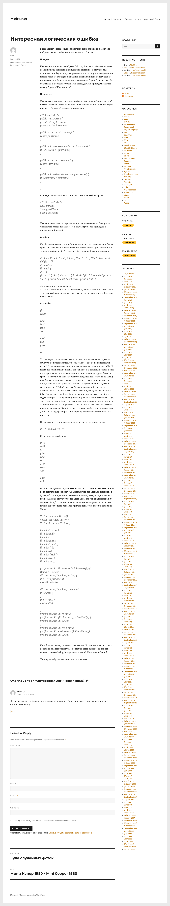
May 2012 (128, 651)
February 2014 (130, 601)
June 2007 (128, 805)
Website (14, 808)
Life (23, 63)
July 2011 (127, 677)
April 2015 (128, 567)
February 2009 (130, 753)
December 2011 (130, 664)
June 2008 (128, 773)
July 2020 (128, 428)
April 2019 (128, 462)
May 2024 (128, 334)
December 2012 (130, 635)
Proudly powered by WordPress (32, 895)
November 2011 (130, 666)
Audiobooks (129, 114)
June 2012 (128, 648)
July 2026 (128, 276)
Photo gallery (129, 158)
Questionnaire (130, 169)
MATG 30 (133, 65)
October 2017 (129, 496)
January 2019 (129, 470)
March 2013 (129, 627)
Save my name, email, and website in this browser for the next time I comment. (45, 821)
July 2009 (128, 739)
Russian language (131, 174)
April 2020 (128, 436)
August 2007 (129, 800)
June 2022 (128, 381)
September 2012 (130, 640)
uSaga (126, 195)
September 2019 (130, 449)
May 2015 (128, 564)
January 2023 (129, 365)
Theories (127, 182)
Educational (129, 127)
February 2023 (130, 363)
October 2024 (129, 321)
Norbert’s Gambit (138, 68)
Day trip (127, 122)
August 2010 (129, 705)
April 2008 (128, 779)
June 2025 (128, 303)
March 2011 (128, 687)
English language (131, 130)
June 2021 (128, 407)
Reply (13, 712)
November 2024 (130, 318)
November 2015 (130, 551)
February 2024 (130, 339)
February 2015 (130, 572)
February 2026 (130, 287)
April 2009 (128, 747)
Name (14, 783)
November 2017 (130, 494)
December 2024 (130, 316)
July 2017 (127, 504)
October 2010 (129, 700)
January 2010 (129, 724)
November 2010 (130, 698)
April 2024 (128, 337)
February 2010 (130, 721)
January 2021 (129, 418)
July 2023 (128, 350)
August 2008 (129, 768)
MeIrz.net (18, 19)
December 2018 (130, 473)
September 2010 (130, 703)
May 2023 (128, 355)
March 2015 (129, 569)
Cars (126, 119)
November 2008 (130, 760)
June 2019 (128, 457)
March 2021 (129, 412)
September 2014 (130, 585)
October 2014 (129, 582)
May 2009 (128, 745)
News (126, 153)
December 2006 (130, 821)
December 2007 (130, 789)
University (128, 192)
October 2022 (129, 371)
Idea (126, 140)
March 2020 (129, 439)
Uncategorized (130, 190)
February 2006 (130, 847)
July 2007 (128, 802)
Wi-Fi (126, 200)
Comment (16, 746)
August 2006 (129, 831)
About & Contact (112, 19)
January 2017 (129, 517)
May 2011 (128, 682)
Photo (126, 156)
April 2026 (128, 284)
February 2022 (130, 392)
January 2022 (129, 394)
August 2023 (129, 347)
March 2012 (129, 656)
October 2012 (129, 637)
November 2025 (130, 292)
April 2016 (128, 538)
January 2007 (129, 818)
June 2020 (128, 431)
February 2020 (130, 441)
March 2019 (129, 465)
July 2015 (127, 559)
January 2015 (129, 575)
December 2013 (130, 606)
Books (126, 117)
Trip (126, 187)
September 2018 (130, 475)
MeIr (12, 56)
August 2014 (129, 588)
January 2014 (129, 603)
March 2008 (129, 781)
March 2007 (129, 813)
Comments (128, 96)
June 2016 (128, 535)
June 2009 (128, 742)
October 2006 (129, 826)
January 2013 (129, 632)
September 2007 (130, 797)
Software (22, 65)
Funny (126, 132)
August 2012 (129, 643)
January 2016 (129, 546)
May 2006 (128, 839)
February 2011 (129, 690)
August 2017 (129, 501)
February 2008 (130, 784)
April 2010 (128, 716)
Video (126, 198)
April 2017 (128, 512)
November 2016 (130, 522)
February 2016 (130, 543)
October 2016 (129, 525)
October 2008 (129, 763)
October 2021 (129, 399)
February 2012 (130, 658)
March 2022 (129, 389)
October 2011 (129, 669)
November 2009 (130, 729)
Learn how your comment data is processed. (70, 833)
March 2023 (129, 360)
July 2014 (127, 590)
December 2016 (130, 520)
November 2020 (130, 420)
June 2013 (128, 619)
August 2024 (129, 326)
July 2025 (128, 300)
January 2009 (129, 755)
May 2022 (128, 384)
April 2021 (128, 410)
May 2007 (128, 807)
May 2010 (128, 713)
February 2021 (130, 415)
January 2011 (129, 692)
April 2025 (128, 305)
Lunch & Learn (130, 145)
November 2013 (130, 609)
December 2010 (130, 695)
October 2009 (129, 732)
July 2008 (128, 771)
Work (126, 203)
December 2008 (130, 758)
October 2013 (129, 611)
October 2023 (129, 344)
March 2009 (129, 750)
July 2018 (127, 480)
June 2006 (128, 836)
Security (127, 177)
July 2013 (127, 617)
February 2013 (129, 630)
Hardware (128, 135)
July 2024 (128, 329)
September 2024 (130, 324)
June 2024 (128, 331)
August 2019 (129, 452)
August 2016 (129, 530)
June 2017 (128, 507)
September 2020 (130, 426)
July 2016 (128, 533)
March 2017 (129, 514)
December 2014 (130, 577)
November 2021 (130, 397)
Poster (126, 164)
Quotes (127, 172)
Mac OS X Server (130, 148)
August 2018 (129, 478)
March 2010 (129, 719)
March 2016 (129, 541)
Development (16, 63)
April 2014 (128, 598)
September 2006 (130, 828)
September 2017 (130, 499)
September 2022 (130, 373)
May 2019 (128, 460)
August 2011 (129, 674)
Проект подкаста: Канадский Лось (142, 19)
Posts (126, 93)
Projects (127, 166)
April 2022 (128, 386)
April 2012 (128, 653)
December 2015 (130, 548)
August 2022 (129, 376)
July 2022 (128, 378)
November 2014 (130, 580)
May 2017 (128, 509)
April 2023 (128, 358)
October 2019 (129, 446)
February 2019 (130, 467)
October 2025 (129, 295)
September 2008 (130, 766)
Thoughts (128, 185)
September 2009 (130, 734)
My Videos (128, 151)
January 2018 (129, 488)
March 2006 (129, 844)
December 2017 (130, 491)
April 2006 (128, 841)
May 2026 (128, 282)
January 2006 (129, 849)
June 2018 (128, 483)
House (126, 138)
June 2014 (128, 593)
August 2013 (129, 614)
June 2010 (128, 711)
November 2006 (130, 823)
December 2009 (130, 726)
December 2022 (130, 368)
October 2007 (129, 794)
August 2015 (129, 556)
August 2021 (129, 405)
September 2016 (130, 528)
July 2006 (128, 834)
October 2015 (129, 554)
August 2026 (129, 274)
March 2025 (129, 308)
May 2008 (128, 776)
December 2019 (130, 444)
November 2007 (130, 792)
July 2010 (127, 708)
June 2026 (128, 279)
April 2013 (128, 624)
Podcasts (127, 161)
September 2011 (130, 671)
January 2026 (129, 290)
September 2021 (130, 402)
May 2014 (128, 596)
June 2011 (128, 679)
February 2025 (130, 310)
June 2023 (128, 352)
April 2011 (128, 685)
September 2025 (130, 297)
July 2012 (127, 645)
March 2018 (129, 486)
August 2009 (129, 737)
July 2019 (128, 454)
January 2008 (129, 787)
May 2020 (128, 433)
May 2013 (128, 622)
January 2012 (129, 661)
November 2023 (130, 342)
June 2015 (128, 562)
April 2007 (128, 810)
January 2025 (129, 313)
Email (14, 796)
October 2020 (129, 423)
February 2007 (130, 815)
